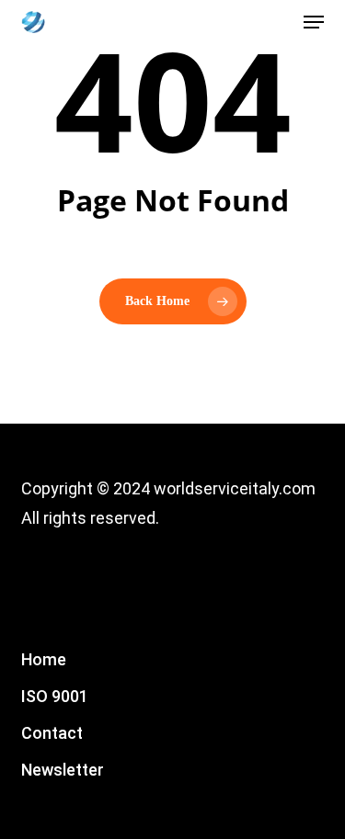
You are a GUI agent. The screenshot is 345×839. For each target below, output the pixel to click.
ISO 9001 (54, 696)
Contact (52, 733)
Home (43, 659)
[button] (314, 22)
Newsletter (62, 769)
